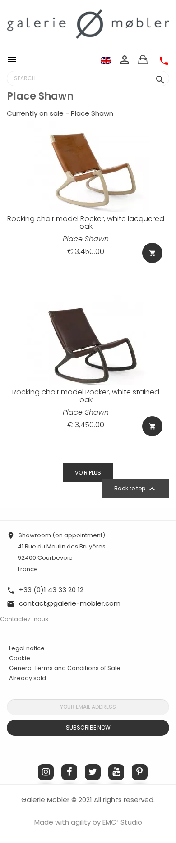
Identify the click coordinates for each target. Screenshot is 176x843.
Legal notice (27, 648)
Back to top (135, 489)
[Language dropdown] (106, 60)
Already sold (27, 678)
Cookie (19, 658)
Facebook (69, 772)
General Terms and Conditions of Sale (64, 668)
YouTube (116, 772)
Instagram (46, 772)
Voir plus (88, 472)
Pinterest (140, 772)
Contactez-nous (24, 619)
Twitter (93, 772)
